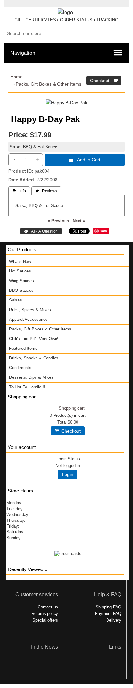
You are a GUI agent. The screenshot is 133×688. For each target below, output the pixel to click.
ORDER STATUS (76, 19)
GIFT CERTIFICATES (35, 19)
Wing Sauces (21, 280)
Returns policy (44, 613)
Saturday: (15, 532)
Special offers (45, 620)
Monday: (14, 503)
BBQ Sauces (21, 290)
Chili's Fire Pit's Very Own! (33, 338)
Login (67, 474)
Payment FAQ (108, 613)
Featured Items (23, 348)
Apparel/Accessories (28, 319)
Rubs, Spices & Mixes (30, 309)
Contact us (48, 607)
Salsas (15, 300)
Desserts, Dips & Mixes (31, 377)
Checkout (70, 431)
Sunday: (14, 537)
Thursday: (15, 520)
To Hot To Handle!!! (27, 387)
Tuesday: (15, 508)
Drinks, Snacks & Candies (33, 358)
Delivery (113, 620)
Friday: (12, 526)
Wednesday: (18, 514)
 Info (19, 191)
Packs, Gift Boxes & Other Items (48, 84)
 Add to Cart (84, 160)
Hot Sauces (20, 271)
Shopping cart (72, 408)
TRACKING (107, 19)
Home (16, 76)
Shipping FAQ (108, 607)
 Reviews (46, 191)
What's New (20, 261)
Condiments (20, 367)
